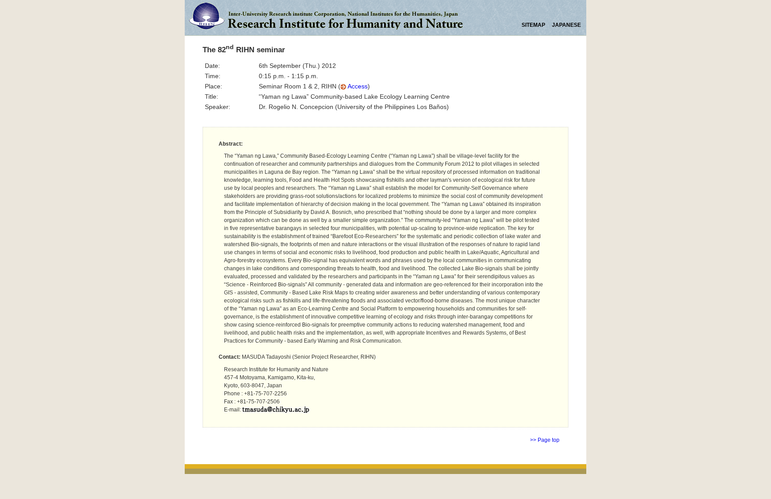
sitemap (534, 25)
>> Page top (545, 440)
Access (357, 86)
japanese (566, 25)
